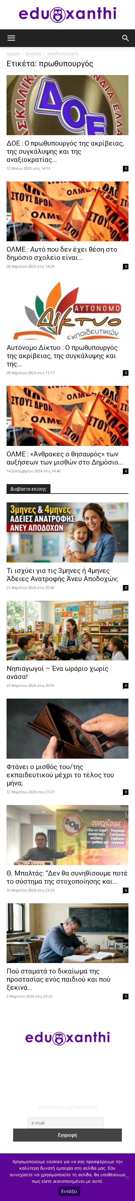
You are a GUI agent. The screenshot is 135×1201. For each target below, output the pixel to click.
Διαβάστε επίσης (28, 489)
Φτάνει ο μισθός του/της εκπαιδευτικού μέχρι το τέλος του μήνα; (60, 775)
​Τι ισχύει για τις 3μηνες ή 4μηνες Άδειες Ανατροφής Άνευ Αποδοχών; (62, 575)
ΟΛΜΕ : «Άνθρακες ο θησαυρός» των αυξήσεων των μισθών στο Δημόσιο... (65, 458)
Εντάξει (69, 1191)
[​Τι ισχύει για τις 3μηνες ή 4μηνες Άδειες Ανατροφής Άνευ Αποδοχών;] (67, 532)
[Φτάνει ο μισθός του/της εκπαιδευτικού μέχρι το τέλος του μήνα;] (67, 729)
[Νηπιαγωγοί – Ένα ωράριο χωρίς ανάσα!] (67, 631)
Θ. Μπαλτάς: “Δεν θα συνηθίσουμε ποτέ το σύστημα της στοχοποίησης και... (67, 877)
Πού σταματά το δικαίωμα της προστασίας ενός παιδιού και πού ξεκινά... (58, 979)
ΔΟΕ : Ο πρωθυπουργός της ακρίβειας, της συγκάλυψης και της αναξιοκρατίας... (65, 151)
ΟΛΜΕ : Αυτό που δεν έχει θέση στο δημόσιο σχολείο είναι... (62, 253)
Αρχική (13, 53)
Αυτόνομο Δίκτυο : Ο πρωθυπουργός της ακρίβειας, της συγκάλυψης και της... (62, 356)
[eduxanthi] (67, 15)
